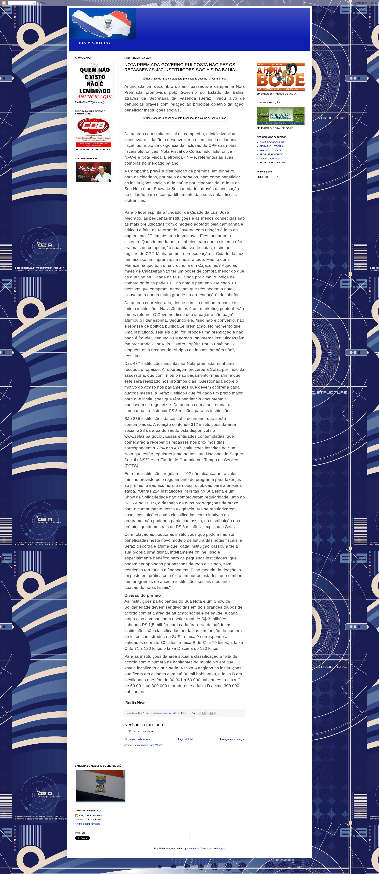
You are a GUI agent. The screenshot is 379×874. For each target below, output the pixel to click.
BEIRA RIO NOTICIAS (271, 146)
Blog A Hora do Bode (90, 815)
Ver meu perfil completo (87, 823)
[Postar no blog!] (204, 713)
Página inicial (185, 739)
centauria (194, 848)
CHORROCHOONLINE (272, 142)
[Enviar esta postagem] (193, 713)
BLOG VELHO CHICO (271, 154)
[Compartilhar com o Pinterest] (215, 713)
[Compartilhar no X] (207, 713)
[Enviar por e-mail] (200, 713)
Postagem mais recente (138, 739)
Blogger (220, 848)
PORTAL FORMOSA (270, 158)
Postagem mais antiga (232, 739)
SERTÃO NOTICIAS (270, 150)
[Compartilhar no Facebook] (211, 713)
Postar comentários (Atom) (148, 745)
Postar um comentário (141, 731)
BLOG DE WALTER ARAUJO (275, 162)
